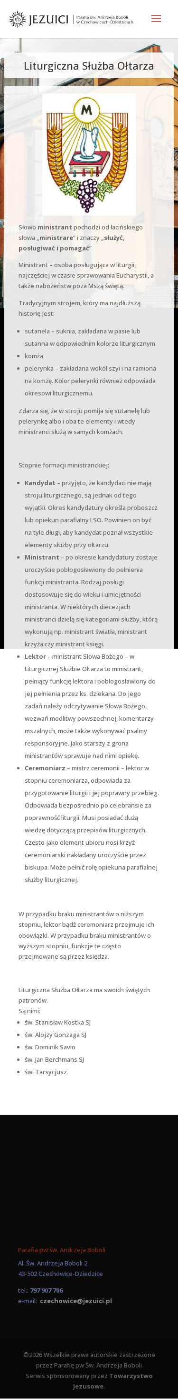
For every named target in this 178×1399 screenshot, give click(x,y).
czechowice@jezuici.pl (76, 1300)
